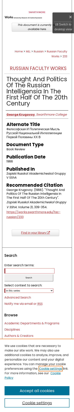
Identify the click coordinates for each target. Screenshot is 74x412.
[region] (37, 375)
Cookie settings (50, 368)
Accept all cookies (37, 390)
